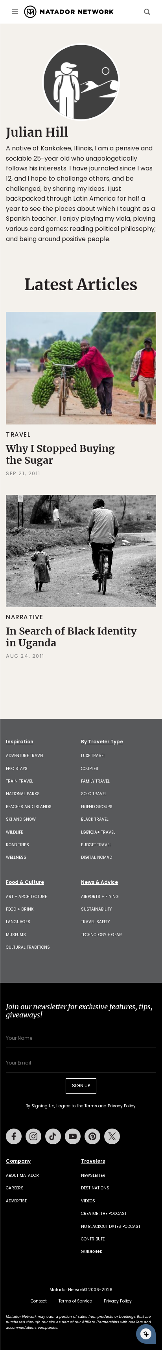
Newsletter (93, 1175)
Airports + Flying (100, 897)
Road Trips (17, 845)
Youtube (73, 1136)
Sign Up (81, 1085)
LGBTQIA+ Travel (98, 832)
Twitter (112, 1136)
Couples (89, 769)
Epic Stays (17, 769)
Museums (16, 935)
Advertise (16, 1201)
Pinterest (92, 1136)
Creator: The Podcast (104, 1213)
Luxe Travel (93, 756)
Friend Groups (96, 807)
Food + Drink (19, 909)
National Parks (23, 794)
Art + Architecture (26, 897)
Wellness (16, 857)
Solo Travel (94, 794)
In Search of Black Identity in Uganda (71, 637)
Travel (18, 434)
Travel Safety (95, 922)
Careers (15, 1188)
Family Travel (95, 781)
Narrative (24, 617)
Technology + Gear (101, 935)
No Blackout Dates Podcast (110, 1226)
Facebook (14, 1136)
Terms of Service (75, 1301)
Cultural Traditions (28, 947)
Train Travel (19, 781)
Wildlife (14, 832)
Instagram (33, 1136)
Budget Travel (96, 845)
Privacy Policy (122, 1106)
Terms (91, 1106)
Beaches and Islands (29, 807)
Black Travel (95, 819)
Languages (18, 922)
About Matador (22, 1175)
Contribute (93, 1239)
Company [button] (18, 1161)
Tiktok (53, 1136)
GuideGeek (91, 1252)
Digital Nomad (96, 857)
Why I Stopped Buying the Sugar (60, 454)
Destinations (95, 1188)
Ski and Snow (21, 819)
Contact (39, 1301)
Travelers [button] (93, 1161)
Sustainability (96, 909)
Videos (88, 1201)
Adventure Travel (25, 756)
